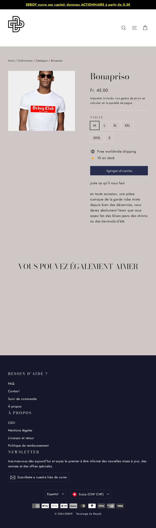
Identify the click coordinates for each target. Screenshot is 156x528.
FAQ (11, 383)
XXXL (97, 137)
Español (52, 494)
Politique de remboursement (28, 445)
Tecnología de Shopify (88, 514)
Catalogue (42, 60)
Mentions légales (20, 430)
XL (115, 125)
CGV (11, 422)
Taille (96, 117)
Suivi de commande (22, 399)
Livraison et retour (21, 438)
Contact (13, 391)
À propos (14, 406)
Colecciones (25, 60)
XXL (127, 125)
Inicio (11, 60)
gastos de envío (131, 98)
